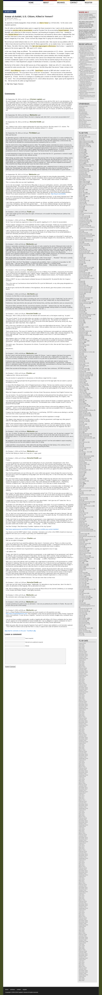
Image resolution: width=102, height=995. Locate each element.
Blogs (80, 188)
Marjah (81, 399)
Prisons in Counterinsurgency (87, 488)
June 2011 (82, 896)
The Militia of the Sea (84, 51)
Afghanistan (82, 144)
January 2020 (82, 753)
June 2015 (82, 829)
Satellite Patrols (83, 525)
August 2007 (82, 959)
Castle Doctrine (83, 200)
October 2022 (82, 707)
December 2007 (83, 954)
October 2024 (82, 674)
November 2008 (83, 939)
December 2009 (83, 920)
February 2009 (83, 934)
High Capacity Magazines (86, 314)
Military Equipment (84, 415)
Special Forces (83, 550)
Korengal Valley (83, 368)
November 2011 (83, 889)
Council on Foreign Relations (87, 227)
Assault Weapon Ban (84, 170)
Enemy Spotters (83, 252)
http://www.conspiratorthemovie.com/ (16, 613)
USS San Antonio (83, 611)
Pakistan (81, 463)
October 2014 (82, 840)
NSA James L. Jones (84, 452)
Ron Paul (81, 514)
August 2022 (82, 710)
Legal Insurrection (84, 114)
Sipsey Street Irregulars (85, 120)
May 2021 (81, 730)
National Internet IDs (84, 436)
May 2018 (81, 780)
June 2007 (82, 962)
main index (88, 35)
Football (81, 271)
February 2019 (83, 768)
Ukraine (81, 603)
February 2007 (83, 968)
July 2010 (81, 911)
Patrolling (81, 468)
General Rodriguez (84, 291)
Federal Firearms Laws (85, 267)
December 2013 (83, 854)
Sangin (81, 522)
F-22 (80, 255)
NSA (80, 450)
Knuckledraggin (83, 113)
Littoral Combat (83, 389)
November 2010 (83, 905)
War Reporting (83, 622)
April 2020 (81, 748)
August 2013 (82, 859)
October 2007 (82, 957)
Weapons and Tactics (84, 628)
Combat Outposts (83, 217)
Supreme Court (83, 558)
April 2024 (81, 682)
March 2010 (82, 916)
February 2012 (83, 884)
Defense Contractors (84, 234)
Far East (81, 259)
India (80, 328)
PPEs (80, 486)
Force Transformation (84, 275)
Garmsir (81, 282)
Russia (81, 520)
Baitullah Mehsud (13, 34)
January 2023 (82, 703)
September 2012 (83, 875)
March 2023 (82, 700)
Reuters (81, 507)
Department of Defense (85, 235)
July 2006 (81, 977)
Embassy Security (84, 250)
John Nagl (81, 350)
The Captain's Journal (86, 19)
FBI (80, 264)
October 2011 (82, 890)
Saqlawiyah (82, 524)
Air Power (81, 151)
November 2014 (83, 839)
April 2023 (81, 699)
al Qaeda (81, 152)
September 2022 (83, 708)
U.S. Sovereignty (83, 599)
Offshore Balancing (84, 457)
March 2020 (82, 750)
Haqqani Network (83, 307)
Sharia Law (82, 535)
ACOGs (81, 139)
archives (87, 34)
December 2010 (83, 904)
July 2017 (81, 794)
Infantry (81, 329)
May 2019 (81, 764)
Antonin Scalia (83, 162)
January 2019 (82, 769)
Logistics (81, 391)
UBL (80, 601)
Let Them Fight (83, 385)
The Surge (82, 585)
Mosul (80, 422)
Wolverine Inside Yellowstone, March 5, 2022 (87, 93)
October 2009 (82, 923)
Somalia (81, 546)
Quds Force (82, 497)
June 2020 (82, 746)
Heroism (81, 311)
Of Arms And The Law (84, 117)
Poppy (80, 485)
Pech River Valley (83, 470)
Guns (80, 300)
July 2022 (81, 711)
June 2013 (82, 862)
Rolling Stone (82, 513)
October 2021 (82, 723)
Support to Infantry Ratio (85, 557)
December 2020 (83, 737)
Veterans (81, 615)
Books (80, 191)
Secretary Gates (83, 533)
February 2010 (83, 918)
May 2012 (81, 880)
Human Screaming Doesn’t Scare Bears (86, 90)
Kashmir (81, 361)
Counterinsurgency (84, 230)
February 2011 (83, 901)
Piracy (80, 475)
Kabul (80, 354)
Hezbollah (81, 313)
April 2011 (81, 898)
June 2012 (82, 879)
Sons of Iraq (82, 549)
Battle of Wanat (83, 182)
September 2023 (83, 692)
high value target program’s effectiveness (44, 46)
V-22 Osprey (82, 614)
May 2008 (81, 947)
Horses (81, 320)
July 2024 (81, 678)
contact (19, 989)
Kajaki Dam (82, 356)
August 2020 (82, 743)
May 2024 (81, 680)
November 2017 (83, 789)
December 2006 (83, 970)
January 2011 (82, 902)
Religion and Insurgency (85, 506)
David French (39, 70)
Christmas (81, 210)
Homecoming (82, 317)
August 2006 (82, 976)
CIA (80, 212)
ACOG (80, 138)
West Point (82, 629)
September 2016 (83, 808)
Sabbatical (82, 521)
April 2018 (81, 782)
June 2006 (82, 979)
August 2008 (82, 943)
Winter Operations (84, 631)
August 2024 (82, 676)
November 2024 (83, 672)
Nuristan (81, 454)
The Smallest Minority (85, 124)
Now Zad (81, 449)
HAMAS (81, 306)
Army (80, 167)
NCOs (80, 443)
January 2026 (82, 653)
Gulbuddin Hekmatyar (85, 298)
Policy (80, 482)
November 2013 (83, 855)
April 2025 (81, 665)
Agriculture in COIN (84, 146)
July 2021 (81, 728)
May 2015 (81, 830)
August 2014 (82, 843)
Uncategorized (83, 604)
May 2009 (81, 930)
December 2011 (83, 887)
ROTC (80, 515)
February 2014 (83, 851)
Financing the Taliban (85, 268)
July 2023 (81, 694)
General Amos (83, 285)
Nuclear (81, 453)
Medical (81, 403)
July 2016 (81, 811)
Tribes (80, 590)
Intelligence (82, 334)
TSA (80, 592)
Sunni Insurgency (83, 556)
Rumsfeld (81, 518)
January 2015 (82, 836)
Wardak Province (83, 624)
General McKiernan (84, 289)
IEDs (80, 325)
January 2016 (82, 819)
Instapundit (82, 110)
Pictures (81, 474)
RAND (80, 500)
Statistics (81, 554)
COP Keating (82, 224)
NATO (80, 439)
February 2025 (83, 668)
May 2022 (81, 714)
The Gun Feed (83, 121)
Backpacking (82, 174)
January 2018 (82, 786)
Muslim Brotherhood (84, 434)
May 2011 (81, 897)
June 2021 (82, 729)
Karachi (81, 360)
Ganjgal (81, 281)
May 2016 (81, 814)
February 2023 (83, 701)
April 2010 (81, 915)
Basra (80, 178)
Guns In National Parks (85, 302)
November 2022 (83, 705)
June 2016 (82, 812)
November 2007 (83, 955)
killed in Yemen (43, 23)
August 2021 (82, 726)
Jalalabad (81, 346)
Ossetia (81, 461)
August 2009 (82, 926)
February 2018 (83, 785)
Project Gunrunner (84, 490)
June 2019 (82, 762)
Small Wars (82, 540)
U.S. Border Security (84, 597)
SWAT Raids (82, 561)
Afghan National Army (85, 141)
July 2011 (81, 894)
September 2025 (83, 658)
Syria (80, 563)
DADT (80, 231)
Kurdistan (81, 371)
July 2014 (81, 844)
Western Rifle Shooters (85, 127)
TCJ (86, 38)
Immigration (82, 327)
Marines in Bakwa (84, 396)
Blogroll (81, 187)
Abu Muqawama (83, 137)
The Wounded (83, 586)
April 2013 (81, 865)
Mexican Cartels (83, 406)
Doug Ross (82, 109)
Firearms (81, 270)
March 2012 (82, 883)
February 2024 (83, 685)
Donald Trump (83, 243)
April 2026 (81, 649)
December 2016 (83, 804)
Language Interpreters (85, 375)
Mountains (82, 424)
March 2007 (82, 966)
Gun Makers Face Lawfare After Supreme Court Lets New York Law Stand (87, 59)
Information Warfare (84, 331)
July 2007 (81, 961)
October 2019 (82, 757)
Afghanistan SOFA (84, 145)
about (6, 989)
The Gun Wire (82, 123)
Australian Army (83, 171)
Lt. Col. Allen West (84, 393)
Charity (81, 207)
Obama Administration (85, 456)
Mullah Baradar (83, 427)
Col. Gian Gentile (83, 216)
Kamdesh (81, 357)
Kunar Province (83, 370)
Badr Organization (84, 175)
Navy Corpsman (83, 442)
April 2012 (81, 882)
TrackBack (31, 631)
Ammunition (82, 156)
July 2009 (81, 927)
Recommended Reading (85, 502)
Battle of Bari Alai (83, 181)
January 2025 (82, 669)
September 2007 (83, 958)
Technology (82, 572)
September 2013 (83, 858)
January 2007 (82, 969)
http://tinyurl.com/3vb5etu (58, 194)
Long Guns (82, 392)
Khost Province (83, 363)
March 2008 (82, 950)
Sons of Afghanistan (84, 547)
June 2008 (82, 945)
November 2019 (83, 755)
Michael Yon (82, 409)
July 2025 (81, 661)
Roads (80, 511)
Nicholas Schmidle (84, 447)
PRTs (80, 492)
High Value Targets (12, 84)
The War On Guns (84, 126)
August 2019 (82, 760)
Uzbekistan (82, 612)
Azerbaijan (82, 173)
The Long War (83, 583)
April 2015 (81, 832)
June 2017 (82, 796)
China (80, 209)
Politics (81, 483)
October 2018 (82, 773)
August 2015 (82, 826)
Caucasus (81, 202)
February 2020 (83, 751)
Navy (80, 440)
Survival (81, 560)
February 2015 (83, 834)
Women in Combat (84, 632)
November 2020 (83, 739)
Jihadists (81, 349)
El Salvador (82, 249)
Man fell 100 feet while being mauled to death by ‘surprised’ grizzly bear (86, 81)
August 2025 (82, 660)
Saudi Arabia (82, 526)
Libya (80, 386)
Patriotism (81, 467)
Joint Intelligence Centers (86, 352)
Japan (80, 348)
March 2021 (82, 733)
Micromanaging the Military (86, 410)
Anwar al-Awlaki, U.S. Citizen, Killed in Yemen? (29, 16)
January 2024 (82, 686)
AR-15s (81, 163)
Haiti (80, 305)
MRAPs (81, 425)
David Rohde (82, 232)
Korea (80, 367)
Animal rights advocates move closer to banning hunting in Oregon (87, 97)
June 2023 (82, 696)
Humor (81, 321)
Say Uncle (81, 119)
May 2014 (81, 847)
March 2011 (82, 900)
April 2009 (81, 932)
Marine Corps (82, 395)
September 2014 (83, 841)
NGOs (80, 446)
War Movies (82, 621)
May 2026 (81, 647)
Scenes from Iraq (83, 528)
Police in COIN (83, 481)
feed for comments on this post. (15, 631)
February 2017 (83, 801)
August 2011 (82, 893)
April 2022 (81, 715)
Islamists (81, 342)
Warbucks (33, 115)
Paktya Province (83, 464)
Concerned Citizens (84, 220)
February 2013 (83, 868)
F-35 (80, 256)
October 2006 (82, 973)
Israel (80, 343)
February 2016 (83, 818)
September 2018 (83, 775)
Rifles (80, 510)
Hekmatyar (82, 310)
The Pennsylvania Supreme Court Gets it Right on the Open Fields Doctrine (86, 77)
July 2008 (81, 944)
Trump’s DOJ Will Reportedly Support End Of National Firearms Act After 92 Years (87, 48)
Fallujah (81, 257)
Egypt (80, 248)
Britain (80, 195)
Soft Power (82, 545)
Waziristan (82, 626)
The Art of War (82, 581)
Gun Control (82, 299)
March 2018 (82, 783)
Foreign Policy (83, 277)
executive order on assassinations (22, 30)
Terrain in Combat (84, 575)
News (80, 445)
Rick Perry (81, 508)
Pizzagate (81, 478)
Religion (81, 504)
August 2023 (82, 693)
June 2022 (82, 712)
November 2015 (83, 822)
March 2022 (82, 717)
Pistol (80, 477)
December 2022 (83, 704)
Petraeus (81, 472)
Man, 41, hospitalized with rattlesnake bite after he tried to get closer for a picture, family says (87, 72)
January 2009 (82, 936)
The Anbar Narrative (84, 579)
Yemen (81, 635)
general (81, 284)
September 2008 (83, 941)
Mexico (81, 407)
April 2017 (81, 798)
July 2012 (81, 877)
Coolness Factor (83, 223)
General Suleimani (63, 30)
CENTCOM (82, 203)
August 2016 (82, 809)
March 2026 (82, 650)
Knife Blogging (83, 366)
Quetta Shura (82, 499)
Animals (81, 157)
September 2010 (83, 908)
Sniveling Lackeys (84, 543)
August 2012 (82, 876)
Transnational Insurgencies (86, 589)
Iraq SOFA (81, 339)
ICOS (80, 324)
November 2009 (83, 922)
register (25, 989)
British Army (82, 196)
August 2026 (82, 643)
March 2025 (82, 667)
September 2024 (83, 675)
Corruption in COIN (84, 225)
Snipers (81, 542)
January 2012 (82, 886)
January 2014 (82, 852)
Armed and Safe (83, 106)
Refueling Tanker (83, 503)
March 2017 (82, 800)
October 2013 (82, 857)
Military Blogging (83, 413)
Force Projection (83, 273)
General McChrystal (84, 288)
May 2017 (81, 797)
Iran (80, 336)
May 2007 (81, 963)
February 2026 (83, 651)
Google (81, 296)
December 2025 (83, 654)
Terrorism (20, 84)
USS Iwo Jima (82, 610)
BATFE (81, 180)
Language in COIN (84, 372)
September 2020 (83, 742)
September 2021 (83, 725)
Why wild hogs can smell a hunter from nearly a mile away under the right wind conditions (86, 54)
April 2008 (81, 948)
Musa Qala (82, 431)
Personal (81, 471)
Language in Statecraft (85, 374)
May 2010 (81, 914)
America (81, 155)
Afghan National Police (85, 142)
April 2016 (81, 815)
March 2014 (82, 850)
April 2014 (81, 848)
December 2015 (83, 821)
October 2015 (82, 823)
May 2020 (81, 747)
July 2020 (81, 744)
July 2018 (81, 778)
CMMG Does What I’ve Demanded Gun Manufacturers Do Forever (86, 87)
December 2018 (83, 771)
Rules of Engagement (85, 517)
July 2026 (81, 644)
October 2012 (82, 873)
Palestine (81, 465)
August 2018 (82, 776)
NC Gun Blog (82, 116)
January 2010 (82, 919)
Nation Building (83, 435)
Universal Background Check (87, 606)
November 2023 (83, 689)
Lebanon (81, 382)
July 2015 (81, 828)
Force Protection (83, 274)
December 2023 (83, 687)
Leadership (82, 381)
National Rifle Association (86, 438)
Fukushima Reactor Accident (86, 278)
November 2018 (83, 772)
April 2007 (81, 965)
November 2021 (83, 722)
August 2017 (82, 793)
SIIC (80, 538)
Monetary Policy (83, 420)
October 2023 (82, 690)
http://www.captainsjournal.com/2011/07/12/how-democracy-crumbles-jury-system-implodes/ (32, 529)
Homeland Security (84, 318)
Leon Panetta (82, 384)
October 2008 (82, 940)
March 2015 (82, 833)
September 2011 (83, 891)
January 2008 (82, 952)
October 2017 (82, 790)
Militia (80, 417)
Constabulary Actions (84, 221)
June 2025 (82, 662)
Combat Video (83, 218)
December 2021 (83, 721)
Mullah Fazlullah (83, 428)
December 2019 (83, 754)
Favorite (81, 261)
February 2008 (83, 951)
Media (80, 402)
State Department (83, 553)
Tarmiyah (81, 569)
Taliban (81, 567)
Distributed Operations (85, 241)
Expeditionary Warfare (85, 253)
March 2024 (82, 683)
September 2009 (83, 925)
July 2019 (81, 761)
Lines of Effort (82, 388)
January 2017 (82, 803)
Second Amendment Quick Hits (87, 531)
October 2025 (82, 657)
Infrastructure (82, 332)
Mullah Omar (82, 429)
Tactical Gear (82, 565)
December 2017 (83, 787)
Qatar (80, 493)
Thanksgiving (82, 578)
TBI (80, 571)
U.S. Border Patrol (84, 596)
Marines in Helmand (84, 397)
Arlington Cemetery (84, 166)
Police (80, 479)
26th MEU (81, 135)
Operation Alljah (83, 458)
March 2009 (82, 933)
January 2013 (82, 869)
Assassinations (83, 169)
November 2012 (83, 872)
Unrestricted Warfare (84, 608)
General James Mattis (85, 286)
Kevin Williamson (16, 70)
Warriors (81, 625)
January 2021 (82, 736)
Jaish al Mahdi (83, 345)
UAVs (80, 600)
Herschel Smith (35, 122)
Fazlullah (81, 263)
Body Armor (82, 189)
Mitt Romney (82, 418)
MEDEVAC (82, 400)
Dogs (80, 242)
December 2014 (83, 837)
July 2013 (81, 861)
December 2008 (83, 937)
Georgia (81, 293)
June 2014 (82, 846)
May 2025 (81, 664)
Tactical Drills (82, 564)
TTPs (80, 594)
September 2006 (83, 975)
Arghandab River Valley (85, 164)
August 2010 (82, 909)
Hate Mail (81, 309)
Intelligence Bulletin (84, 335)
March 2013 (82, 866)
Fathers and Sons (83, 260)
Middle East (82, 411)
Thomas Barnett (83, 588)
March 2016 (82, 816)
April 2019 (81, 765)
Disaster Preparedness (85, 239)
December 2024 (83, 671)
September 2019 (83, 758)
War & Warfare (83, 618)
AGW (80, 148)
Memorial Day (82, 404)
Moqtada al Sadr (83, 421)
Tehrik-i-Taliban (83, 574)
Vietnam (81, 617)
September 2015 (83, 825)
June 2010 (82, 912)
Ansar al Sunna (83, 159)
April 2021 (81, 732)
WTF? (80, 633)
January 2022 (82, 719)
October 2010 (82, 907)
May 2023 (81, 697)
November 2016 (83, 805)
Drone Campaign (83, 245)
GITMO (81, 295)
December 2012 (83, 871)
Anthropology (82, 160)
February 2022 (83, 718)
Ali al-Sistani (82, 153)
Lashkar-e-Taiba (83, 377)
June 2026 (82, 646)
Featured (81, 266)
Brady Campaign (83, 194)
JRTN (80, 353)
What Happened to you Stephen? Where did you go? (87, 68)
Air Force (81, 149)
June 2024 (82, 679)
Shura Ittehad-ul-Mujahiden (86, 536)
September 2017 (83, 791)
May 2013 (81, 864)
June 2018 (82, 779)
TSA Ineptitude (83, 593)
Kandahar (81, 359)
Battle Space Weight (84, 184)
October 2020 (82, 740)
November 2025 (83, 655)
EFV (80, 246)
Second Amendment (84, 529)
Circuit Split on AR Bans (85, 84)
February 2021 (83, 735)
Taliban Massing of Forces (86, 568)
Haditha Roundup (84, 303)
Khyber (81, 364)
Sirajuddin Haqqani (84, 539)
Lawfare (81, 379)
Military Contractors (84, 414)
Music (80, 432)
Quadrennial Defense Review (87, 495)
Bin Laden (81, 185)
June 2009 (82, 929)
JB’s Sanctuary (83, 112)
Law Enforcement (83, 378)
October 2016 (82, 807)
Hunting (81, 323)
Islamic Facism (83, 341)
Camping (81, 198)
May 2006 (81, 980)
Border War (82, 192)
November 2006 (83, 972)
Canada (81, 199)
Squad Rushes (83, 551)
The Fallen (82, 582)
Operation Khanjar (84, 460)
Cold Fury (81, 108)
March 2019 (82, 766)
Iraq (80, 338)
